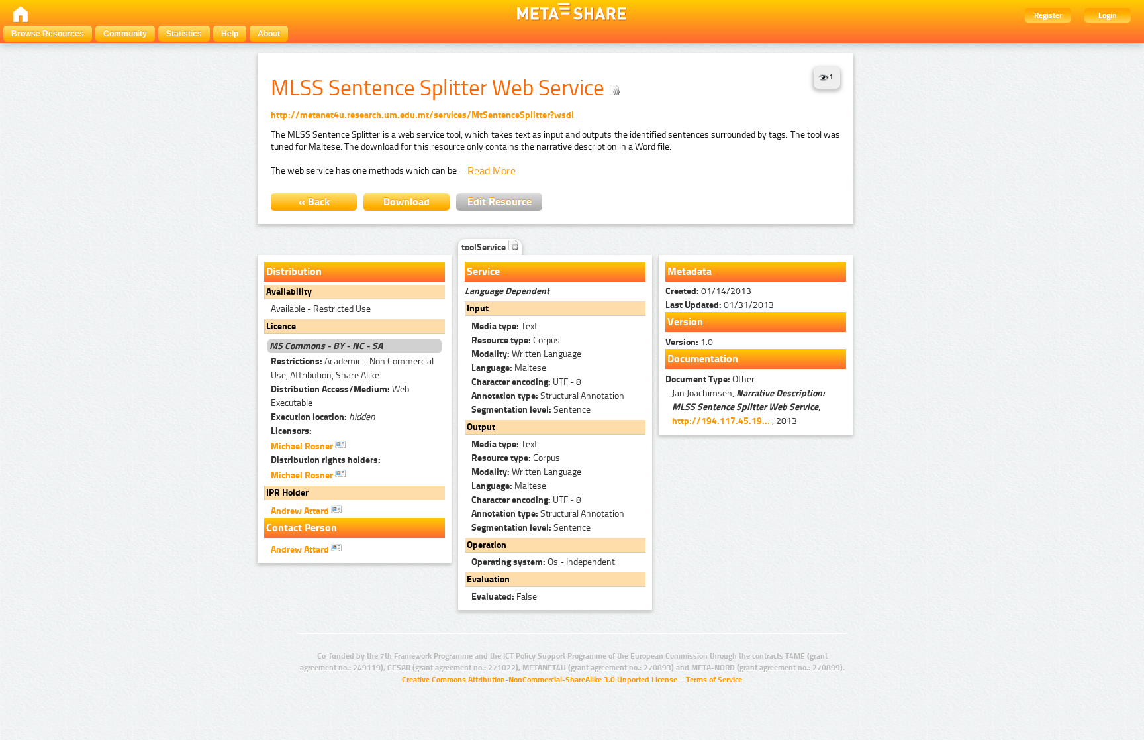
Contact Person (301, 527)
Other (710, 379)
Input (478, 308)
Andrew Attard (301, 511)
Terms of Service (714, 679)
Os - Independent (543, 562)
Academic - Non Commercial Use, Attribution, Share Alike (352, 368)
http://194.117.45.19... (721, 421)
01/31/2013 (719, 305)
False (504, 596)
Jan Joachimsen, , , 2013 (748, 407)
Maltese (508, 368)
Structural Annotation (547, 395)
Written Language (526, 354)
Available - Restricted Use (321, 309)
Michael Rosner (303, 446)
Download (406, 201)
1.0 (689, 342)
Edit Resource (499, 201)
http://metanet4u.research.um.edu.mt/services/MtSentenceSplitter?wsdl (422, 115)
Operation (486, 545)
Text (504, 326)
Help (229, 33)
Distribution (294, 271)
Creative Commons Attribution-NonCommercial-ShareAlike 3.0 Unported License (539, 679)
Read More (491, 170)
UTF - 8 (526, 382)
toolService (484, 247)
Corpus (515, 340)
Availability (289, 291)
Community (125, 33)
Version (685, 321)
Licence (281, 326)
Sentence (531, 409)
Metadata (689, 271)
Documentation (702, 358)
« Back (314, 201)
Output (481, 427)
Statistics (184, 33)
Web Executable (340, 396)
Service (483, 271)
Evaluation (488, 579)
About (269, 33)
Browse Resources (47, 33)
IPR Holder (287, 492)
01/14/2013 (708, 291)
